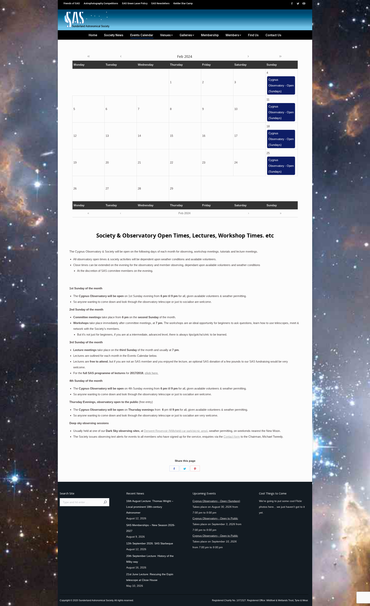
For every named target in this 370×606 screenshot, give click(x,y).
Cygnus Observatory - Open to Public (215, 518)
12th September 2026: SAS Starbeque (149, 543)
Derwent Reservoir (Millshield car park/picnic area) (176, 430)
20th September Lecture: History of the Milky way (150, 558)
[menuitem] (72, 3)
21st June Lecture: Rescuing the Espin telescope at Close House (149, 577)
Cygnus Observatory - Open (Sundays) (281, 85)
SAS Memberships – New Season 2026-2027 (150, 528)
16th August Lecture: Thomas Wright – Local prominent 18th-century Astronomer (149, 506)
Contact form (232, 436)
